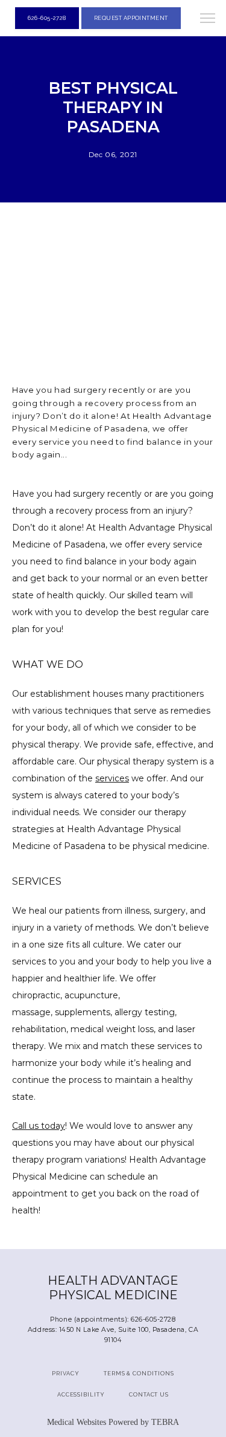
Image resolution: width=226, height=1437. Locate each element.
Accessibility (81, 1394)
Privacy (66, 1373)
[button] (208, 19)
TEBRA (165, 1422)
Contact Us (149, 1394)
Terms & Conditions (139, 1373)
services (112, 778)
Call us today (38, 1125)
